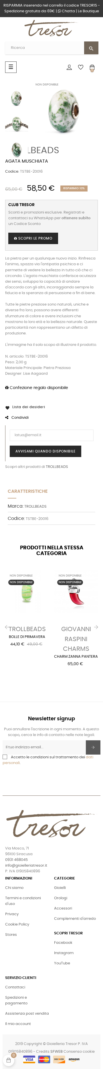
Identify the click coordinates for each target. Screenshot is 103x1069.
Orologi (60, 898)
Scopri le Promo (34, 238)
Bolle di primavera (27, 637)
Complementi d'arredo (75, 919)
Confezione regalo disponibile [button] (38, 388)
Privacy (12, 914)
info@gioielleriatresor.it (26, 865)
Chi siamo (14, 888)
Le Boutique (88, 11)
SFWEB (56, 1052)
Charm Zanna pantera (76, 657)
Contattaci (15, 987)
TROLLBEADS (32, 150)
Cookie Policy (17, 924)
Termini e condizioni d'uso (23, 901)
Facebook (63, 943)
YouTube (62, 963)
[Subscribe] (93, 747)
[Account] (69, 67)
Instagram (64, 953)
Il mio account (18, 1024)
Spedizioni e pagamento (16, 1000)
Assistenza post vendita (27, 1014)
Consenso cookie (79, 1052)
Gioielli (60, 888)
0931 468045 (16, 860)
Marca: (15, 506)
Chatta (68, 11)
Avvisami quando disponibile (45, 451)
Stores (11, 935)
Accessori (63, 908)
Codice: (12, 171)
